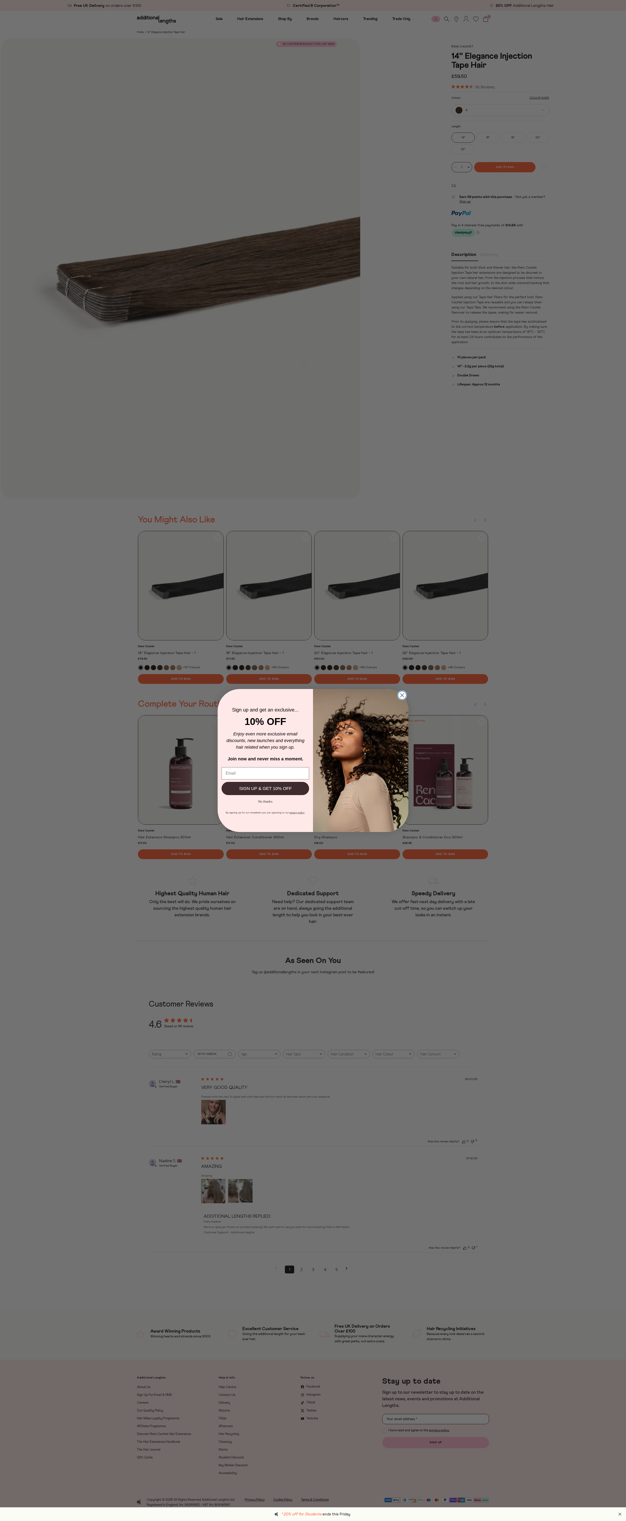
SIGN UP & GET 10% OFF (265, 788)
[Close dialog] (402, 695)
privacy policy (297, 812)
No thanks (265, 801)
